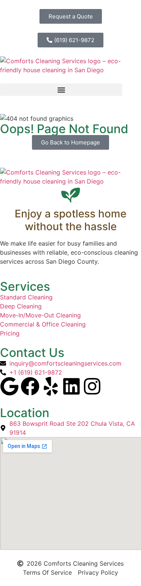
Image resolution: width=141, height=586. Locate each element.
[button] (61, 89)
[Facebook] (30, 386)
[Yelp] (50, 386)
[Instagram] (92, 386)
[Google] (9, 386)
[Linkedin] (71, 386)
